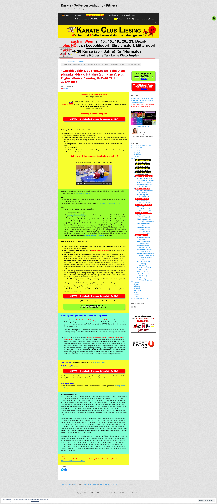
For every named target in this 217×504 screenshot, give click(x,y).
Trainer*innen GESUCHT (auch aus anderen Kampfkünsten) (134, 19)
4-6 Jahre (137, 150)
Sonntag (137, 296)
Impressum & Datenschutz (140, 298)
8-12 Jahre (137, 154)
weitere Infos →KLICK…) (83, 193)
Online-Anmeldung (66, 484)
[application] (94, 175)
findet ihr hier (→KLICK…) (100, 362)
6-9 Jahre (82, 62)
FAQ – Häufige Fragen (129, 15)
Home (64, 62)
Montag (136, 284)
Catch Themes (136, 493)
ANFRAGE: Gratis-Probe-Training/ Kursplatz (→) (143, 87)
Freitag (136, 292)
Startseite (78, 15)
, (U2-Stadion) (145, 180)
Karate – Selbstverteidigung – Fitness (96, 493)
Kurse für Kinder (72, 62)
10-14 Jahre (137, 156)
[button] (94, 175)
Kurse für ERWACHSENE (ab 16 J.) (141, 146)
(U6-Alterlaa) (143, 264)
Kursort (133, 158)
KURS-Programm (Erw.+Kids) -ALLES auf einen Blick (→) (143, 76)
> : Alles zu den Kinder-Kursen (143, 98)
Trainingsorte (113, 15)
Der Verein (105, 19)
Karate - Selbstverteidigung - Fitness (89, 5)
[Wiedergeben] (78, 184)
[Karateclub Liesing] (108, 58)
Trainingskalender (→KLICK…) (76, 215)
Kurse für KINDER (136, 148)
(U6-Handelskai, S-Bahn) (145, 209)
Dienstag (137, 286)
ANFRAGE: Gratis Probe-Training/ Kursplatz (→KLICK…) (94, 119)
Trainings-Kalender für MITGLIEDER (86, 19)
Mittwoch (137, 288)
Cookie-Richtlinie (35, 501)
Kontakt (75, 484)
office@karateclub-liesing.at (90, 484)
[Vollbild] (110, 184)
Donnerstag (138, 290)
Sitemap (118, 484)
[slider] (93, 183)
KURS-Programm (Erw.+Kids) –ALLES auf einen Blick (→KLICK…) (94, 307)
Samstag (137, 294)
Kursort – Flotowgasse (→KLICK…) (110, 203)
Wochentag (135, 282)
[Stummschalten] (107, 184)
